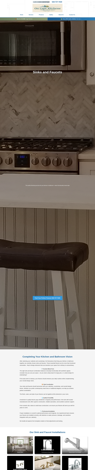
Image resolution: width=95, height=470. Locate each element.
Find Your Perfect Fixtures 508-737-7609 (47, 298)
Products (41, 14)
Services (31, 14)
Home (21, 14)
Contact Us (72, 14)
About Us (61, 14)
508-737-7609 (57, 2)
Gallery (51, 14)
